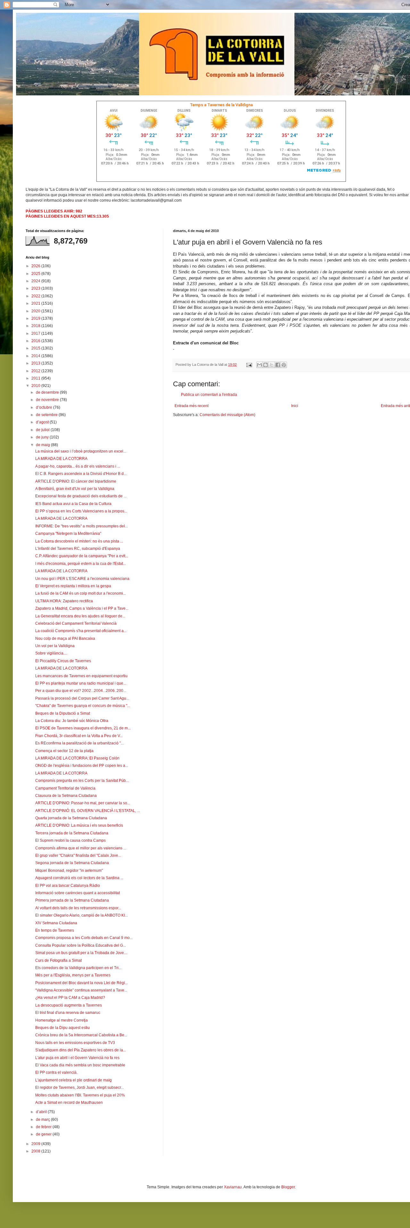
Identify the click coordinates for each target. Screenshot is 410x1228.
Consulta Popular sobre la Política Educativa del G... (80, 945)
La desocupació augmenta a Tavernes (68, 1005)
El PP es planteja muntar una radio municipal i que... (80, 683)
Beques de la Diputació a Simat (62, 713)
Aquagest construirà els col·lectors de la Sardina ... (79, 878)
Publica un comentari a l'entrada (209, 394)
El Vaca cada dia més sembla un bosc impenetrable (80, 1065)
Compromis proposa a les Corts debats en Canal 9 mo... (84, 937)
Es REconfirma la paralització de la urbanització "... (79, 743)
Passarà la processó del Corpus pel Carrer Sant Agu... (82, 698)
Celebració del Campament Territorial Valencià (76, 623)
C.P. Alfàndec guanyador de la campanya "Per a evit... (81, 556)
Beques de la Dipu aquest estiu (62, 1027)
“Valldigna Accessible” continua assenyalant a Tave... (81, 990)
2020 (36, 311)
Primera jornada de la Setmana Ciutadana (72, 900)
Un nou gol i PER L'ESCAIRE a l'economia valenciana (82, 578)
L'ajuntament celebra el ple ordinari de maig (73, 1080)
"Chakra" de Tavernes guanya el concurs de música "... (82, 705)
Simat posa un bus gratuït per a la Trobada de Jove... (81, 953)
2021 (36, 303)
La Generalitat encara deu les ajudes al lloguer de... (80, 616)
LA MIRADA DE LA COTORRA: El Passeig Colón (77, 758)
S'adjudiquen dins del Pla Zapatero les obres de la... (80, 1050)
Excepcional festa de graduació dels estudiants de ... (81, 496)
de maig (43, 445)
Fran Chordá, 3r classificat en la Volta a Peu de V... (79, 736)
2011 (36, 378)
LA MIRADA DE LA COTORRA (61, 458)
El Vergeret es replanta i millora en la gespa (73, 586)
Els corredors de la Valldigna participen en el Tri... (78, 968)
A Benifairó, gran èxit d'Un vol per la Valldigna (74, 488)
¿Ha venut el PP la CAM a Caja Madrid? (70, 997)
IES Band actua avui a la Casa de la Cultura (73, 504)
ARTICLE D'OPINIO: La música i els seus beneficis (79, 825)
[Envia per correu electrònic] (259, 365)
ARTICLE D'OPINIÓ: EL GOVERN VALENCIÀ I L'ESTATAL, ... (87, 810)
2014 (36, 356)
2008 (36, 1151)
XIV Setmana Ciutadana (56, 923)
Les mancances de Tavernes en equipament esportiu (81, 676)
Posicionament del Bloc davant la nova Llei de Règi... (81, 983)
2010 (36, 385)
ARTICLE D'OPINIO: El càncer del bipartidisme (75, 481)
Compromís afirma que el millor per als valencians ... (80, 848)
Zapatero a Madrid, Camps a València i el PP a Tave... (81, 608)
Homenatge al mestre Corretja (61, 1020)
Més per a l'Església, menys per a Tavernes (73, 975)
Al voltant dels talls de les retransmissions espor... (78, 908)
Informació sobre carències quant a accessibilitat (77, 893)
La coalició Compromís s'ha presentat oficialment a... (81, 631)
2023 (36, 288)
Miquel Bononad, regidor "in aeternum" (69, 870)
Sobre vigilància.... (51, 653)
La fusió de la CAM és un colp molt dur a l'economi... (80, 593)
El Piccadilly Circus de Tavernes (63, 661)
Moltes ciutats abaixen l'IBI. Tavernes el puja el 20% (80, 1095)
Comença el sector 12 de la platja (64, 751)
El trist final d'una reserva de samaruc (67, 1012)
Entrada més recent (192, 406)
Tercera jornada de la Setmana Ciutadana (71, 833)
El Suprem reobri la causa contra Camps (70, 840)
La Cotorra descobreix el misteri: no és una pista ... (79, 541)
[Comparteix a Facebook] (278, 365)
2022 (36, 296)
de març (43, 1119)
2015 (36, 348)
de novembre (48, 399)
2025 (36, 273)
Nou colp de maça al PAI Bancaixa (65, 638)
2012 (36, 371)
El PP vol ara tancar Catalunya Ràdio (67, 885)
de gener (44, 1134)
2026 (36, 266)
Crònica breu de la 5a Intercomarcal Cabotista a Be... (81, 1035)
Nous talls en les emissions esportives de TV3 (75, 1042)
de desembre (48, 392)
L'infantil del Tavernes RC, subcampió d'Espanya (77, 548)
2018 (36, 326)
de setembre (47, 415)
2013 (36, 363)
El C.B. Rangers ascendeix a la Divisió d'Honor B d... (81, 473)
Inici (294, 406)
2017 (36, 333)
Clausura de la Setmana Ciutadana (66, 795)
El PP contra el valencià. (56, 1072)
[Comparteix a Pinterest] (284, 365)
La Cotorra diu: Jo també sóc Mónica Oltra (71, 720)
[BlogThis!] (265, 365)
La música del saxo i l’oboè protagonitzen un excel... (80, 451)
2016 (36, 341)
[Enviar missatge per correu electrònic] (249, 364)
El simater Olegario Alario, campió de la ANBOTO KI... (81, 915)
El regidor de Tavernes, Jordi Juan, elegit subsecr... (79, 1087)
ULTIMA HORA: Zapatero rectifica (64, 601)
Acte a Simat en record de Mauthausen (69, 1102)
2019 (36, 318)
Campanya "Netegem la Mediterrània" (68, 533)
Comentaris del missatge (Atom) (227, 415)
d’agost (43, 422)
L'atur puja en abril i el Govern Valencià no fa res (77, 1057)
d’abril (42, 1112)
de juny (43, 437)
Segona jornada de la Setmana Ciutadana (72, 863)
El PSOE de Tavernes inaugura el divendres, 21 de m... (83, 728)
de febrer (44, 1127)
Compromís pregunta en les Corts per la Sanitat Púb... (82, 780)
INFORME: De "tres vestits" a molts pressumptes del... (81, 526)
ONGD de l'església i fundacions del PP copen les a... (81, 765)
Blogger (288, 1187)
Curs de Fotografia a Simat (58, 960)
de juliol (43, 430)
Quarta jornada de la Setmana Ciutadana (71, 818)
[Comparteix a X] (271, 365)
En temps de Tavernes (54, 930)
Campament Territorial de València (65, 788)
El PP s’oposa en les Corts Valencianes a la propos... (81, 511)
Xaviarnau (233, 1187)
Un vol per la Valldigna (55, 646)
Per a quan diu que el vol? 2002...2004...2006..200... (80, 690)
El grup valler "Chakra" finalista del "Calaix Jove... (78, 855)
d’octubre (44, 407)
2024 (36, 281)
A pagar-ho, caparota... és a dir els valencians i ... (77, 466)
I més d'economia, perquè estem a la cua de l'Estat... (80, 563)
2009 (36, 1144)
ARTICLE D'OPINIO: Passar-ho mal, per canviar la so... (82, 803)
